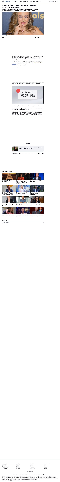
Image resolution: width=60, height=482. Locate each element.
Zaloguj (54, 1)
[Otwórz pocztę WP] (48, 1)
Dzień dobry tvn (4, 465)
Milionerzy (31, 464)
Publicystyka (25, 1)
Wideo (41, 1)
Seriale (37, 1)
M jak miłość (17, 465)
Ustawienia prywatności (43, 474)
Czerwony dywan (32, 1)
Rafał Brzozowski (46, 464)
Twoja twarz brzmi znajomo (5, 467)
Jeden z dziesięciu (32, 463)
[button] (51, 1)
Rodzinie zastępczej (38, 61)
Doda (44, 465)
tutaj (18, 480)
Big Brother (31, 466)
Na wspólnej (17, 463)
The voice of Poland (32, 468)
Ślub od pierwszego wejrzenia (5, 466)
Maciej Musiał (45, 468)
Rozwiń (27, 143)
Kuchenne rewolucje (32, 467)
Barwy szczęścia (18, 464)
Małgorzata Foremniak (47, 463)
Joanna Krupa (46, 466)
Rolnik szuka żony (4, 464)
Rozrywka (14, 1)
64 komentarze (36, 37)
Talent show (20, 1)
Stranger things (18, 468)
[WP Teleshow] (9, 1)
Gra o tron (17, 466)
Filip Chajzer (45, 467)
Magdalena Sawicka (10, 37)
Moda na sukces (18, 467)
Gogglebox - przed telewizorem (5, 463)
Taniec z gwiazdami (4, 468)
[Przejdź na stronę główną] (3, 2)
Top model (31, 465)
